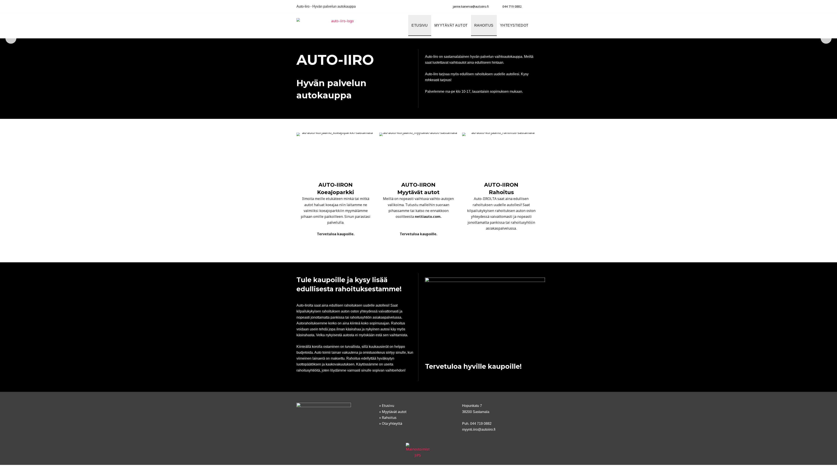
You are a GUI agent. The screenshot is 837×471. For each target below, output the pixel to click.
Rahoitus (483, 25)
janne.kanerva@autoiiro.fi (471, 6)
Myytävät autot (451, 25)
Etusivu (420, 25)
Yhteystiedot (514, 25)
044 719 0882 (512, 6)
